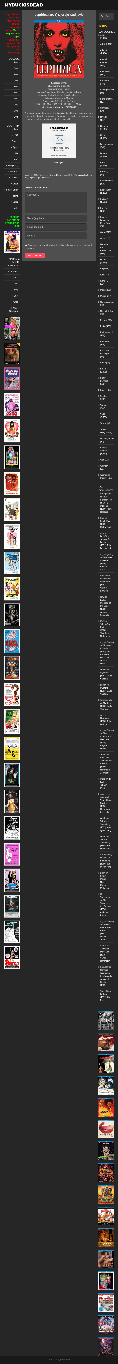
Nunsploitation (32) (106, 312)
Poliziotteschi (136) (106, 334)
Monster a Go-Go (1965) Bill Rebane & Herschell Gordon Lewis (105, 654)
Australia (14, 171)
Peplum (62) (106, 320)
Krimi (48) (104, 274)
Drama (52, 175)
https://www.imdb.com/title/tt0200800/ (58, 107)
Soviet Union (12, 190)
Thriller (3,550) (103, 415)
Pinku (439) (105, 326)
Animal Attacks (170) (103, 62)
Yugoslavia (33, 178)
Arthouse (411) (104, 82)
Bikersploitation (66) (106, 91)
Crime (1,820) (103, 136)
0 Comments (44, 178)
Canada (14, 177)
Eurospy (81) (104, 173)
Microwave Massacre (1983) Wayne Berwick (105, 584)
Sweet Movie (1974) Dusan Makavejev (105, 882)
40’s (16, 98)
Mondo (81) (105, 290)
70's (75, 175)
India (16, 208)
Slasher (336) (103, 397)
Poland (15, 196)
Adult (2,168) (106, 44)
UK (16, 153)
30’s (16, 104)
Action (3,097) (103, 36)
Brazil (15, 183)
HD (26, 178)
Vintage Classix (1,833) (103, 450)
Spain (15, 147)
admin (103, 669)
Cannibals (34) (105, 109)
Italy (16, 129)
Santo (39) (105, 362)
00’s (16, 62)
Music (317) (105, 296)
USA (16, 135)
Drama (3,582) (103, 155)
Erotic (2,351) (103, 164)
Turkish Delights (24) (106, 431)
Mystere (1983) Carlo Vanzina (106, 675)
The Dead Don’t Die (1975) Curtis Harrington (105, 954)
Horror (58, 175)
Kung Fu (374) (104, 282)
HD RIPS (102, 26)
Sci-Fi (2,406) (103, 370)
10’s (16, 117)
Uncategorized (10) (106, 440)
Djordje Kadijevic (85, 175)
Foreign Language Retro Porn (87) (105, 221)
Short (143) (105, 390)
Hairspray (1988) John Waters (105, 721)
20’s (16, 110)
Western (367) (104, 467)
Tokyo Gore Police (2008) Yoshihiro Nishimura (105, 630)
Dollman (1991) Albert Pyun (106, 997)
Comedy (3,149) (104, 127)
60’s (16, 86)
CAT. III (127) (103, 118)
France (15, 141)
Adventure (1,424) (105, 51)
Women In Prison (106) (106, 476)
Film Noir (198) (104, 209)
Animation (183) (105, 73)
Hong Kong (13, 165)
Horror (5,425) (103, 261)
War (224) (104, 459)
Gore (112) (105, 238)
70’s (16, 80)
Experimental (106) (106, 182)
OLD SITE (13, 265)
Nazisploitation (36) (106, 303)
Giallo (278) (105, 232)
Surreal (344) (103, 406)
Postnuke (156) (104, 343)
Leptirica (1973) (59, 162)
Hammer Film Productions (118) (105, 249)
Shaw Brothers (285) (104, 381)
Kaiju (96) (104, 268)
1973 (70, 175)
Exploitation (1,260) (105, 191)
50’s (16, 92)
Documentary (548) (106, 145)
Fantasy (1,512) (104, 200)
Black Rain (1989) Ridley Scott (106, 524)
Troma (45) (105, 423)
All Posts (14, 271)
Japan (15, 159)
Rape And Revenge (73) (104, 353)
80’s (16, 74)
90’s (16, 68)
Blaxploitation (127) (106, 100)
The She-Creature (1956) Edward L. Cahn (106, 563)
